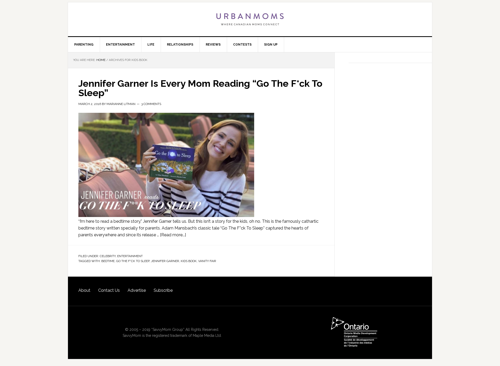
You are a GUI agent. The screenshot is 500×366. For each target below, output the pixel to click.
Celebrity (108, 256)
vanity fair (207, 261)
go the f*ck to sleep (132, 261)
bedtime (108, 261)
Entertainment (130, 256)
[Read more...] (173, 234)
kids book (189, 261)
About (84, 290)
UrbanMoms (250, 19)
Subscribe (163, 290)
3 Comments (151, 104)
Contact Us (109, 290)
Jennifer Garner (165, 261)
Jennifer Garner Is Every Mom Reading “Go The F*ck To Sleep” (200, 88)
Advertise (137, 290)
